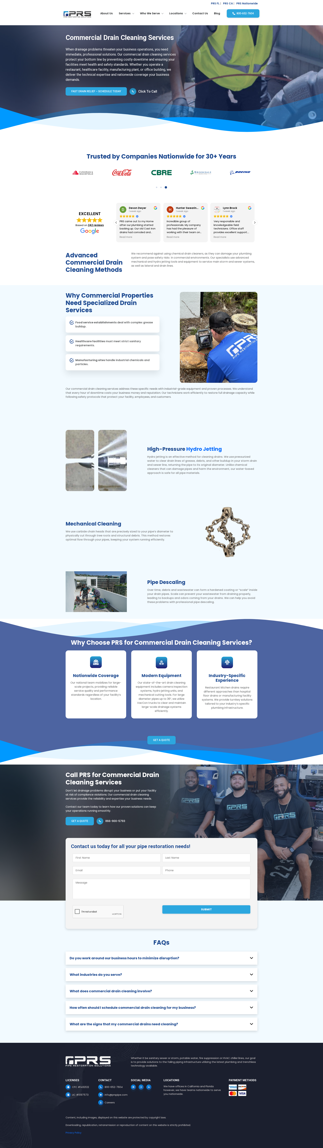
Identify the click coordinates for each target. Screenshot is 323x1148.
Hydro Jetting (204, 449)
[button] (254, 222)
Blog (217, 13)
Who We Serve (150, 13)
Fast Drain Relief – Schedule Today (96, 91)
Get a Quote (161, 740)
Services (125, 13)
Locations (176, 13)
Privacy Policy (73, 1132)
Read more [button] (126, 237)
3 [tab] (166, 187)
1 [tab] (157, 187)
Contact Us (200, 13)
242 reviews (96, 225)
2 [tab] (162, 187)
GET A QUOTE (79, 821)
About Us (106, 13)
